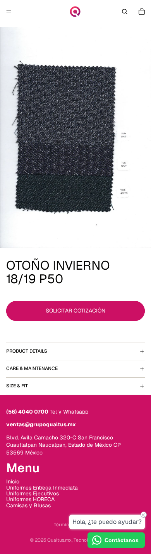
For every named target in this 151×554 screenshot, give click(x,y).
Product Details (26, 351)
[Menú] (9, 11)
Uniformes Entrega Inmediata (42, 487)
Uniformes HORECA (30, 499)
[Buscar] (124, 11)
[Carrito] (141, 11)
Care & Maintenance (32, 368)
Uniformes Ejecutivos (32, 493)
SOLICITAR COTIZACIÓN (75, 310)
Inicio (12, 481)
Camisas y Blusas (28, 505)
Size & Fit (17, 386)
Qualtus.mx (59, 540)
